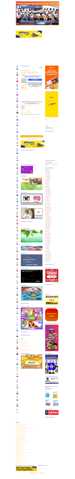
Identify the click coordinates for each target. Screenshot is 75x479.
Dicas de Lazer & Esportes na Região (20, 434)
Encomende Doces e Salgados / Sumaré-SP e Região (22, 441)
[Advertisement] (37, 27)
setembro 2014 (47, 241)
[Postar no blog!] (22, 106)
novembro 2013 (47, 255)
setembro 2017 (47, 194)
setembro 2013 (47, 258)
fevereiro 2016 (47, 217)
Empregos (25, 107)
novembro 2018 (47, 176)
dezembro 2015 (47, 220)
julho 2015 (46, 227)
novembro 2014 (47, 238)
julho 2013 (46, 261)
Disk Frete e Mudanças (19, 435)
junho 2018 (46, 183)
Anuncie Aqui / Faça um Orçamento (25, 350)
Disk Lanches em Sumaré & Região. (20, 436)
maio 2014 (46, 247)
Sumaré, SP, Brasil (26, 108)
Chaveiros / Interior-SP (19, 430)
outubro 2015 (47, 223)
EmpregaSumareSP (49, 388)
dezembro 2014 (47, 237)
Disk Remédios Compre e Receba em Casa (21, 439)
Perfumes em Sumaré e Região (20, 453)
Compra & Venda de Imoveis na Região (21, 431)
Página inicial (32, 136)
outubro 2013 (47, 257)
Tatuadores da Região (18, 458)
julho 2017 (46, 197)
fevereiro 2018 (47, 189)
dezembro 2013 (47, 254)
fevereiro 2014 (47, 251)
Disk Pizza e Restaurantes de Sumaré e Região (22, 438)
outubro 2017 (47, 193)
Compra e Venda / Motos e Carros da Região (21, 432)
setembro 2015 (47, 224)
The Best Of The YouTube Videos (25, 346)
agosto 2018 (47, 180)
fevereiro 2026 (47, 170)
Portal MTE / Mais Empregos (24, 343)
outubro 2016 (47, 210)
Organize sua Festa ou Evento (19, 451)
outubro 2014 (47, 240)
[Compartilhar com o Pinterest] (24, 106)
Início (21, 339)
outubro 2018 (47, 177)
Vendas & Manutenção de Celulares (20, 462)
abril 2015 (46, 231)
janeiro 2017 (47, 206)
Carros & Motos (23, 347)
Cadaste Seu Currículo (24, 342)
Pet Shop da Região (18, 454)
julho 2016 (46, 214)
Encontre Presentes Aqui (19, 443)
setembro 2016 (47, 211)
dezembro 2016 (47, 207)
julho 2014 (46, 244)
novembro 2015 (47, 221)
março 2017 (46, 203)
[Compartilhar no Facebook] (23, 106)
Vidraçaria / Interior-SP (19, 463)
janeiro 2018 (47, 190)
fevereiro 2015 (47, 234)
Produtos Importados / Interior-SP (20, 455)
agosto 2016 (47, 213)
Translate (51, 128)
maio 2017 (46, 200)
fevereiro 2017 (47, 204)
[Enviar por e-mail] (21, 106)
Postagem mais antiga (39, 136)
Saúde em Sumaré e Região (19, 456)
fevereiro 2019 (47, 173)
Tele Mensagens (18, 459)
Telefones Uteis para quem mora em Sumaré (21, 460)
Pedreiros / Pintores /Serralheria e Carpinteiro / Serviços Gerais (24, 452)
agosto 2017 (47, 196)
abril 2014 (46, 248)
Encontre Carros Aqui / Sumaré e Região (21, 442)
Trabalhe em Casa (18, 461)
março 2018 (46, 187)
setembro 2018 (47, 179)
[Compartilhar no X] (22, 106)
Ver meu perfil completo (48, 389)
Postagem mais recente (24, 136)
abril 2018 (46, 186)
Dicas (16, 433)
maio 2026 (46, 169)
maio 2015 (46, 230)
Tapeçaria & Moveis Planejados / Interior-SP (21, 457)
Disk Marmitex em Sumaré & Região (20, 437)
